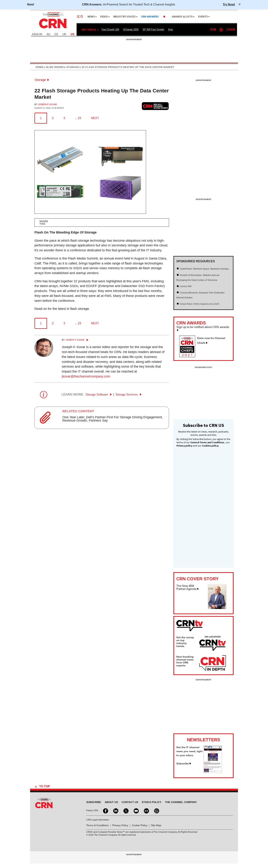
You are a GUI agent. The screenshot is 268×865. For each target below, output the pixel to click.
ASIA (35, 34)
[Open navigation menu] (80, 16)
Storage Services (126, 394)
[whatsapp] (156, 810)
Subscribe (182, 763)
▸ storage (71, 67)
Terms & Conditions (97, 825)
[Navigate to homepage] (53, 29)
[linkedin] (115, 810)
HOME (39, 67)
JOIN (212, 29)
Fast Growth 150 (110, 29)
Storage (40, 80)
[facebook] (105, 810)
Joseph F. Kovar (47, 104)
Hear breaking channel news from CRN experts (185, 661)
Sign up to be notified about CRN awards (202, 327)
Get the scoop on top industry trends (185, 642)
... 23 (78, 118)
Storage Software (97, 394)
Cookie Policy (139, 825)
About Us (111, 802)
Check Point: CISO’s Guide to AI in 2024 (199, 304)
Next (95, 118)
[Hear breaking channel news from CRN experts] (212, 663)
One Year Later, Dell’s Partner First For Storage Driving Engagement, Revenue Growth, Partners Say (112, 418)
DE (56, 34)
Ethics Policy (151, 802)
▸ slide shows (53, 67)
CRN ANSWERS (150, 16)
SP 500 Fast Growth (153, 29)
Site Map (156, 825)
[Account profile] (221, 30)
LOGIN (230, 29)
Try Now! (229, 4)
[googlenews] (146, 810)
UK (64, 34)
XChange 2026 (131, 29)
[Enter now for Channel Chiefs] (188, 356)
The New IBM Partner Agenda (186, 588)
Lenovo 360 (186, 286)
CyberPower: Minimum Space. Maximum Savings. (204, 269)
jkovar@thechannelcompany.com (86, 376)
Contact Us (130, 802)
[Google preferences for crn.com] (155, 106)
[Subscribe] (212, 772)
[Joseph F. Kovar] (43, 356)
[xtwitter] (126, 810)
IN (40, 34)
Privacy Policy (120, 825)
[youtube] (136, 810)
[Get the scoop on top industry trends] (212, 644)
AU (48, 34)
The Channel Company (181, 802)
